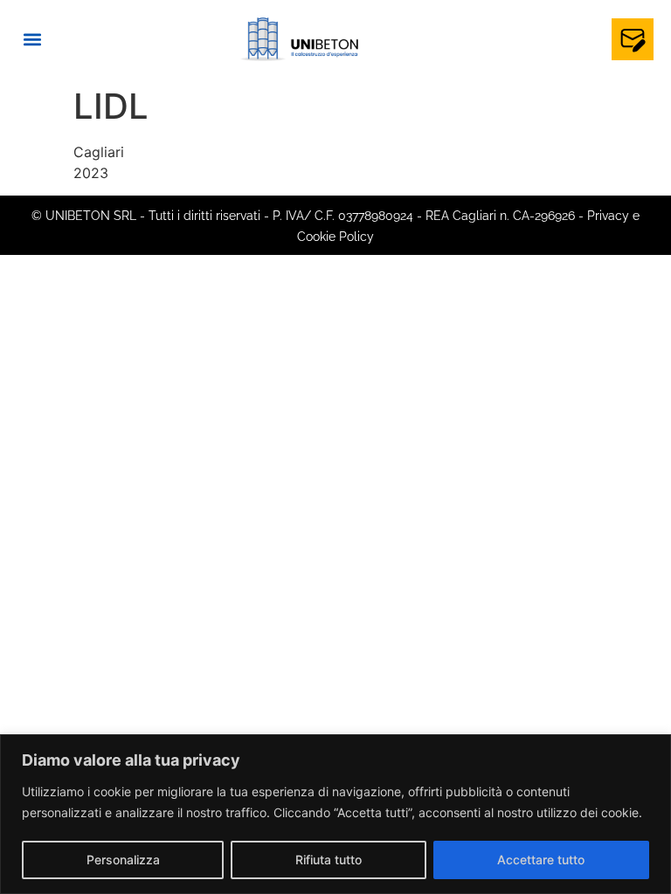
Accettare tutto (541, 859)
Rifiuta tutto (328, 859)
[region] (335, 814)
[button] (31, 39)
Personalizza (123, 859)
